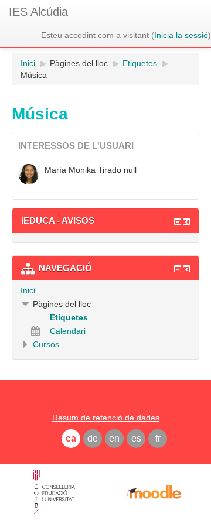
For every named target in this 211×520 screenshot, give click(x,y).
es (136, 438)
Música (34, 75)
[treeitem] (105, 290)
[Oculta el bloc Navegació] (177, 268)
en (114, 438)
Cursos (46, 344)
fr (158, 438)
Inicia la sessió (181, 35)
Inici (28, 290)
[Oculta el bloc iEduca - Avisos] (177, 221)
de (92, 438)
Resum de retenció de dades (105, 417)
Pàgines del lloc (79, 63)
